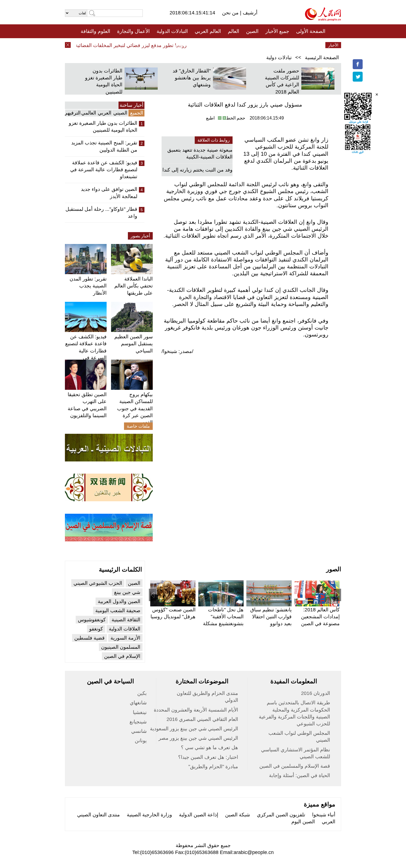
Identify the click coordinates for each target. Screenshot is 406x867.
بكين (142, 693)
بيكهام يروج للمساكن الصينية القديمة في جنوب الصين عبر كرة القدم (135, 408)
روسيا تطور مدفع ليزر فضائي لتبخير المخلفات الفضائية (139, 45)
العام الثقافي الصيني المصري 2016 (202, 719)
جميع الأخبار (277, 31)
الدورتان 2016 (315, 693)
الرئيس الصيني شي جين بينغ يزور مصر (198, 738)
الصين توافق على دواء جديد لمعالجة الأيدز (109, 192)
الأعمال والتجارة (133, 31)
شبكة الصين (237, 814)
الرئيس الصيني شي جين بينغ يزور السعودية (194, 728)
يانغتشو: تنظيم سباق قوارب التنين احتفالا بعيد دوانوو (271, 616)
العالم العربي (208, 31)
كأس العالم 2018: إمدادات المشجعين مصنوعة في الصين (320, 616)
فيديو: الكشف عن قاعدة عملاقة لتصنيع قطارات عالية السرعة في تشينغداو (103, 169)
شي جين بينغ (127, 592)
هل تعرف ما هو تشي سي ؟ (209, 747)
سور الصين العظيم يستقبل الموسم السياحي (133, 343)
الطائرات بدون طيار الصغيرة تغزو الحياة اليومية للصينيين (103, 126)
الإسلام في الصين (122, 656)
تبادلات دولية (279, 57)
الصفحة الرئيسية (322, 57)
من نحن (231, 12)
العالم (233, 31)
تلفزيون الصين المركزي (281, 814)
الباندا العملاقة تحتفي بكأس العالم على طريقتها (133, 285)
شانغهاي (138, 702)
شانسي (139, 731)
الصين (252, 31)
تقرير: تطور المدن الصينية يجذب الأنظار (88, 285)
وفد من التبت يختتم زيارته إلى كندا (197, 170)
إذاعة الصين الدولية (198, 814)
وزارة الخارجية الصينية (149, 814)
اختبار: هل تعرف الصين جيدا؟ (208, 757)
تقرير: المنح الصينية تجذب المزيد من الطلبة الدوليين (104, 146)
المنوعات (222, 45)
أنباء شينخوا (323, 814)
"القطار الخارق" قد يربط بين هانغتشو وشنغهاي (192, 77)
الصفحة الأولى (310, 31)
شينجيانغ (138, 722)
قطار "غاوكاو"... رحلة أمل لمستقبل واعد (101, 212)
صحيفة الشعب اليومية (117, 610)
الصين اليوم (303, 821)
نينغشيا (140, 712)
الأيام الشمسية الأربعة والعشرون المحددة (196, 710)
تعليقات (199, 45)
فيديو (179, 45)
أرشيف (249, 12)
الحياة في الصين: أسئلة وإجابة (299, 775)
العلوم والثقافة (95, 31)
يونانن (141, 740)
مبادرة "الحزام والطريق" (213, 766)
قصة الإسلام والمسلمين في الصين (294, 766)
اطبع (210, 118)
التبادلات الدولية (172, 31)
